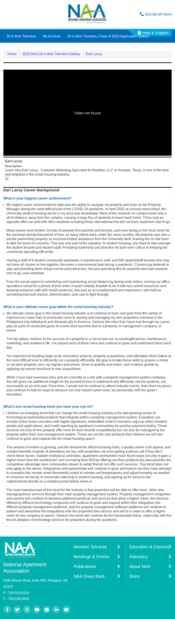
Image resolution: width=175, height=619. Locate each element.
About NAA (139, 566)
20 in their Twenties (21, 36)
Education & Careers (149, 546)
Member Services (90, 546)
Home (12, 54)
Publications (85, 566)
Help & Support (155, 33)
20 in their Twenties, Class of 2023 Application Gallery (108, 36)
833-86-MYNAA (158, 14)
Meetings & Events (91, 556)
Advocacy (138, 556)
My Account (51, 36)
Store (134, 576)
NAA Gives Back (89, 576)
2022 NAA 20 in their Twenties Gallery (51, 54)
